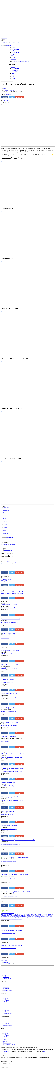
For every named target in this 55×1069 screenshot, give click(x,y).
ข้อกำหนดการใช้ (7, 1043)
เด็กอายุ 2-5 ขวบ (15, 52)
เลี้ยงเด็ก (5, 527)
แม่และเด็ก (5, 533)
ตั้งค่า (44, 1051)
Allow (4, 1053)
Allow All (3, 1060)
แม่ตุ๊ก (4, 530)
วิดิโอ (12, 56)
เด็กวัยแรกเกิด (14, 51)
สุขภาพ (13, 57)
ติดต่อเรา (5, 1041)
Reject (2, 1053)
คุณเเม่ (4, 515)
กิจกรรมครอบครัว (7, 513)
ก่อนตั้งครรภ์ (6, 975)
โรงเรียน (13, 54)
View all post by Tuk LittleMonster (8, 544)
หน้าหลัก (13, 47)
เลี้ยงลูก (5, 524)
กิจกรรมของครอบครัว (8, 90)
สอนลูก (5, 518)
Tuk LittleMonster (8, 100)
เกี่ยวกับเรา (13, 59)
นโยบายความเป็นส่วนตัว (9, 1044)
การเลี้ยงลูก (6, 510)
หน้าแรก (5, 88)
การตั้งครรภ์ (6, 977)
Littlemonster (6, 507)
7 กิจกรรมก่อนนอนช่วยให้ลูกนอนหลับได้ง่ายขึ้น (12, 593)
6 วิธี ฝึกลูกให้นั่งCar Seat (6, 580)
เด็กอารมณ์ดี (6, 521)
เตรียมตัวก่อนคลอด (7, 978)
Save (2, 1065)
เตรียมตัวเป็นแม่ (15, 49)
